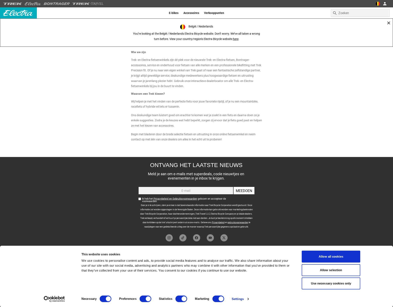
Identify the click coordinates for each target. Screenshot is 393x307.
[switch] (145, 299)
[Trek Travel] (88, 3)
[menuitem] (173, 12)
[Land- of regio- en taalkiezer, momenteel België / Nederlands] (378, 4)
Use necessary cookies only (331, 283)
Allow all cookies (331, 256)
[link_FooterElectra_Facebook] (196, 237)
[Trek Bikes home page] (12, 4)
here (235, 39)
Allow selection (331, 270)
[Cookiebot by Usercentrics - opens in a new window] (54, 299)
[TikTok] (182, 237)
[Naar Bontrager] (57, 3)
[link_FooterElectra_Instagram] (169, 237)
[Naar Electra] (33, 3)
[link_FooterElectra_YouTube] (210, 237)
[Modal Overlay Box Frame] (196, 194)
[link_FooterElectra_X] (224, 237)
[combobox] (360, 13)
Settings (238, 299)
